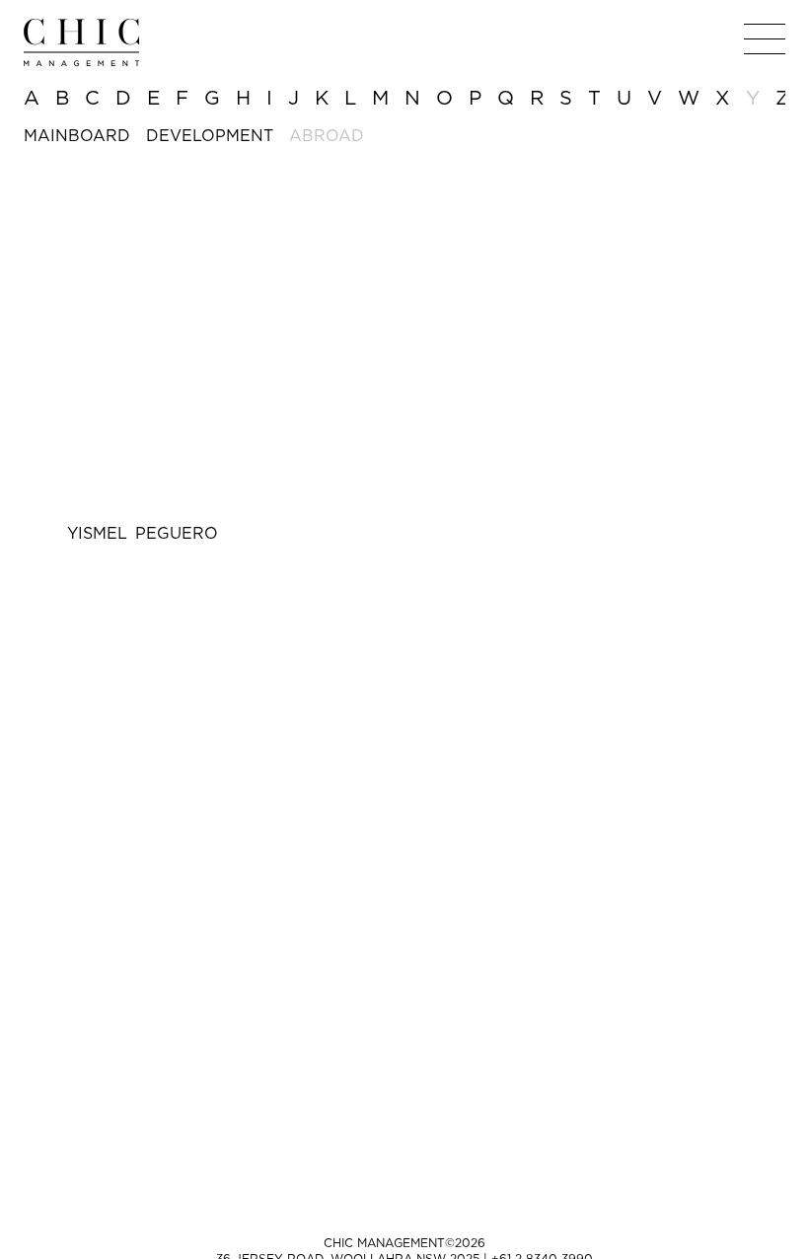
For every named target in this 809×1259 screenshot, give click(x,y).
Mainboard (77, 135)
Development (209, 135)
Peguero (142, 533)
